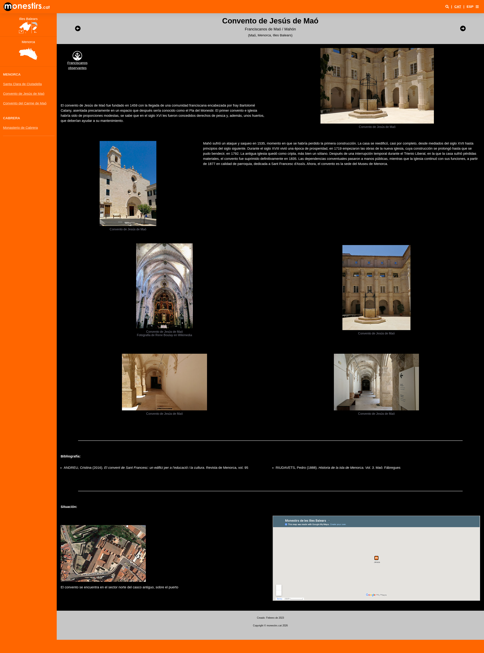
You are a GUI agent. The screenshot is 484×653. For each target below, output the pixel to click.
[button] (477, 6)
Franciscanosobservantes (77, 65)
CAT (457, 7)
